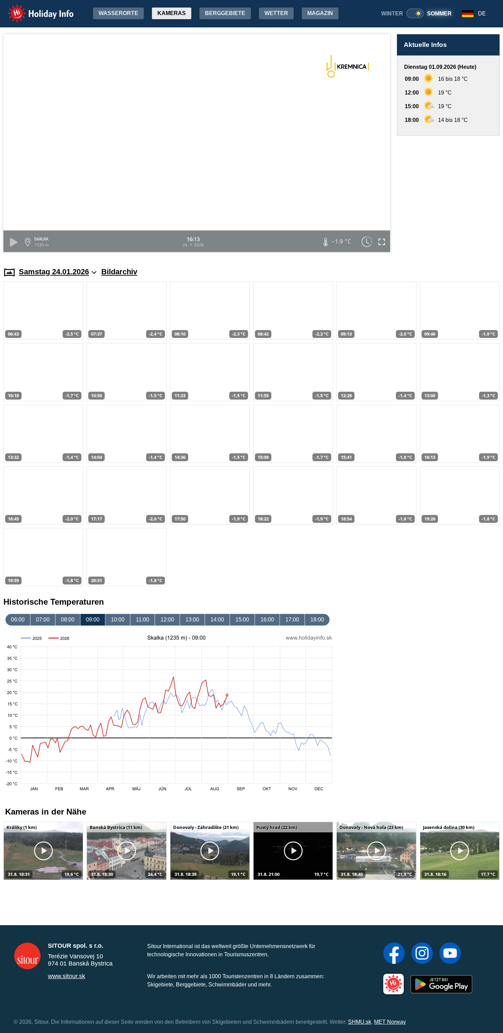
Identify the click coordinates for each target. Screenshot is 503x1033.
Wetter (276, 13)
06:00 (18, 619)
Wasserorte (118, 13)
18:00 (317, 619)
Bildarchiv (119, 271)
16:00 (267, 619)
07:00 (43, 619)
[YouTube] (450, 954)
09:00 (93, 619)
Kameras (171, 13)
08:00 (68, 619)
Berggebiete (225, 13)
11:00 (142, 619)
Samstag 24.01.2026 (54, 271)
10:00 (118, 619)
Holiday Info (34, 8)
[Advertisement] (448, 194)
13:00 (192, 619)
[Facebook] (394, 954)
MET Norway (390, 1022)
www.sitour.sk (66, 976)
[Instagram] (422, 954)
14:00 (217, 619)
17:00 (292, 619)
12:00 (167, 619)
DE (482, 13)
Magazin (320, 13)
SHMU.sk (359, 1022)
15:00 (242, 619)
